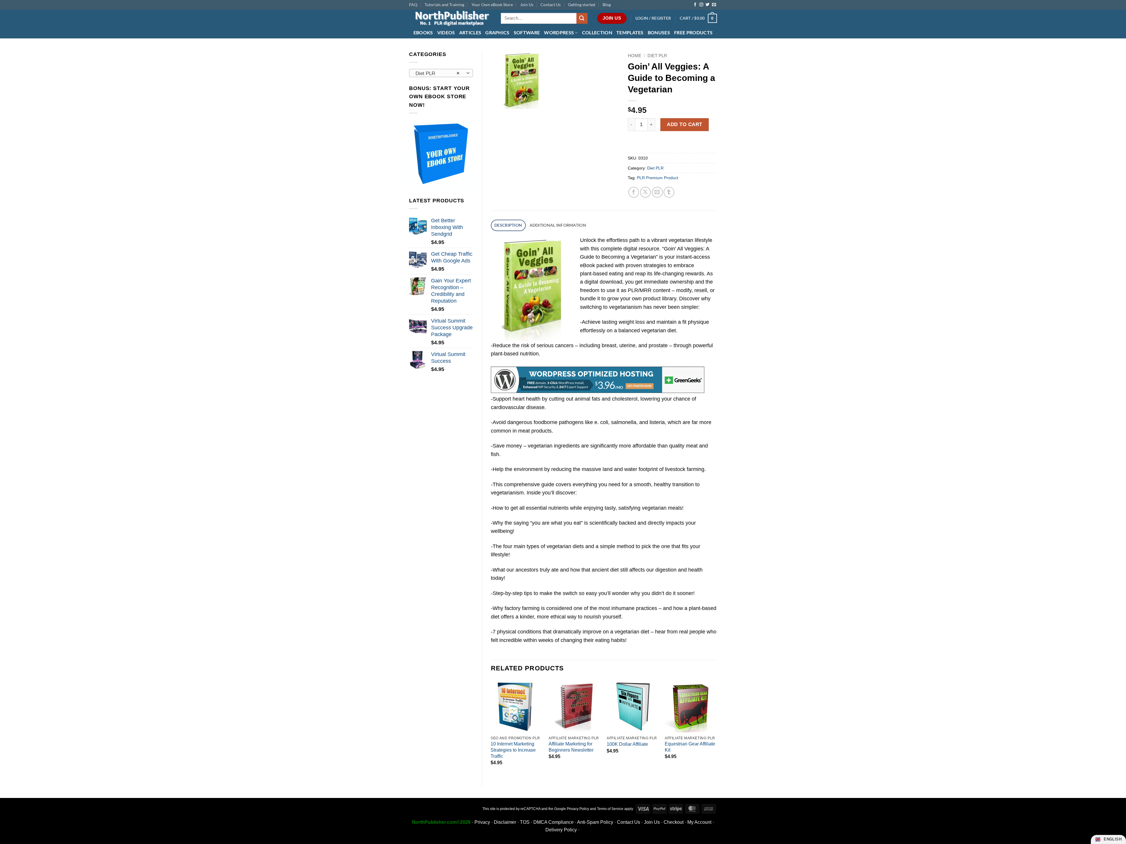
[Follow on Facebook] (695, 5)
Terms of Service (610, 809)
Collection (597, 32)
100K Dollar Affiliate (627, 744)
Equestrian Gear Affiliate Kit (690, 747)
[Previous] (491, 728)
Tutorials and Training (444, 4)
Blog (607, 4)
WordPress (559, 32)
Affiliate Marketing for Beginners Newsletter (571, 747)
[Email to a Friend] (657, 192)
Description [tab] (508, 225)
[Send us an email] (714, 5)
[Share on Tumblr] (669, 192)
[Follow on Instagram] (701, 5)
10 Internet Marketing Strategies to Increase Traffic (513, 750)
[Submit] (582, 18)
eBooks (423, 32)
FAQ (413, 4)
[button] (653, 18)
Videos (446, 32)
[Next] (716, 728)
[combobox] (441, 73)
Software (527, 32)
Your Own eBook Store (492, 4)
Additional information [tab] (558, 225)
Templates (630, 32)
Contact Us (550, 4)
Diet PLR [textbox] (437, 73)
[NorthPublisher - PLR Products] (450, 18)
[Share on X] (645, 192)
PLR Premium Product (657, 177)
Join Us (526, 4)
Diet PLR (657, 55)
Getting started (581, 4)
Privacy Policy (578, 809)
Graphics (497, 32)
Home (634, 55)
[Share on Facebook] (633, 192)
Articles (470, 32)
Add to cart (684, 124)
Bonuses (659, 32)
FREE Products (693, 32)
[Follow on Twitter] (707, 5)
